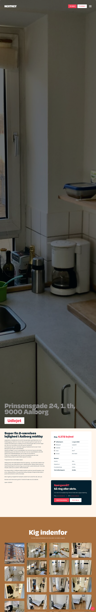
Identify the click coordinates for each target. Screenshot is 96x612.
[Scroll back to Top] (92, 609)
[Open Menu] (90, 6)
